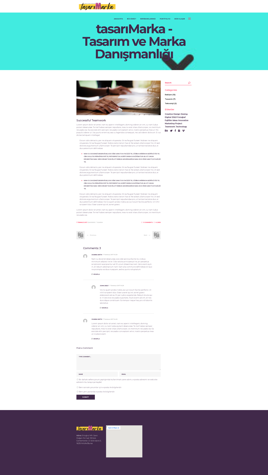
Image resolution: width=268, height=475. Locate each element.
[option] (118, 98)
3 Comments (148, 222)
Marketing (170, 123)
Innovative (183, 120)
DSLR (174, 117)
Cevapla (96, 274)
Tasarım (99, 222)
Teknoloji (169, 103)
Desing (184, 114)
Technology (181, 127)
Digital (168, 117)
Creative (169, 114)
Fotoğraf (181, 117)
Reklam (168, 95)
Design (176, 114)
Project (178, 123)
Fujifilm (168, 120)
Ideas (175, 120)
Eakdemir (91, 222)
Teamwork (170, 127)
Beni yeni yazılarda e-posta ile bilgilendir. (97, 392)
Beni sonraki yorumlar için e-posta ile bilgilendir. (100, 387)
